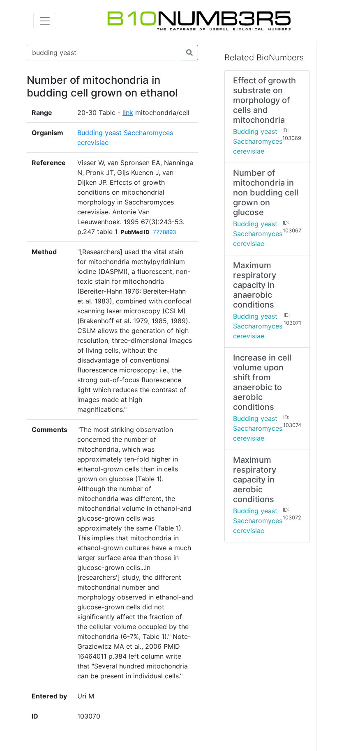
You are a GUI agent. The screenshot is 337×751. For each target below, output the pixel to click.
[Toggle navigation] (44, 21)
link (127, 112)
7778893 (164, 232)
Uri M (85, 696)
